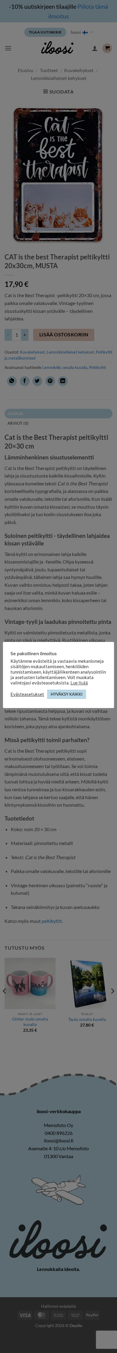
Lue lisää (79, 682)
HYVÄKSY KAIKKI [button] (66, 694)
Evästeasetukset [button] (27, 694)
